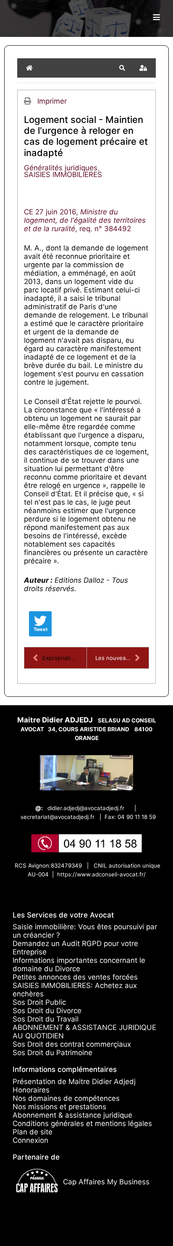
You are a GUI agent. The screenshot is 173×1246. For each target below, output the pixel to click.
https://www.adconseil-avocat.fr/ (101, 874)
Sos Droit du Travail (46, 1019)
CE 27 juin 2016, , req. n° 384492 (85, 220)
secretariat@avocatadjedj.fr (57, 816)
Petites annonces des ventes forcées (75, 977)
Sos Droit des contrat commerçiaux (72, 1044)
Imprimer (52, 101)
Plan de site (32, 1132)
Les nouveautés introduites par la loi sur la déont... (122, 657)
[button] (122, 68)
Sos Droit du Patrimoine (52, 1052)
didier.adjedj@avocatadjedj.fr (85, 808)
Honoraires (31, 1090)
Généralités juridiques (60, 167)
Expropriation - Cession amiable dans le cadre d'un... (64, 657)
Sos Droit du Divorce (47, 1010)
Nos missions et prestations (59, 1107)
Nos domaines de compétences (66, 1098)
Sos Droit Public (39, 1002)
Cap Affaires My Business (106, 1182)
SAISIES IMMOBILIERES (63, 174)
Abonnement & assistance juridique (72, 1115)
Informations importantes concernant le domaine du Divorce (79, 964)
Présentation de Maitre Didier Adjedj (74, 1081)
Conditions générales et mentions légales (82, 1123)
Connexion (30, 1140)
